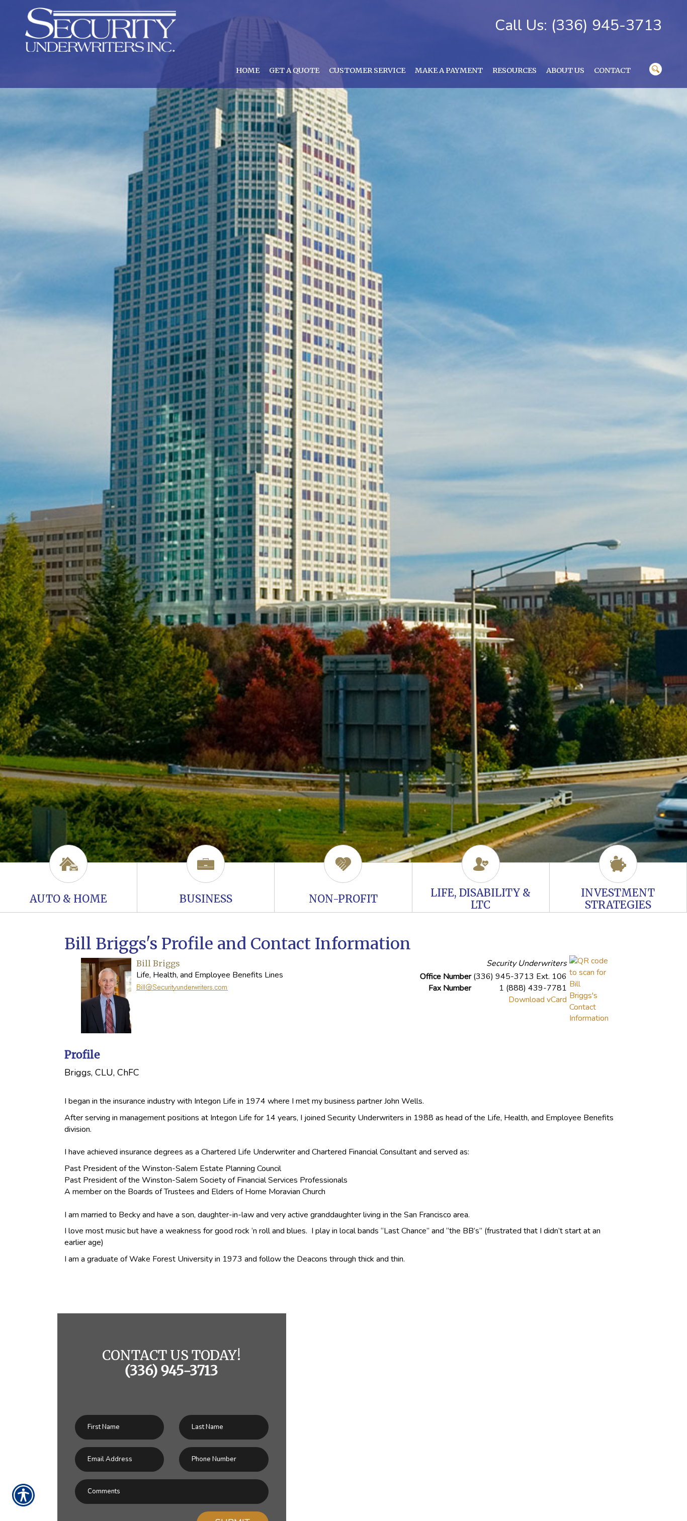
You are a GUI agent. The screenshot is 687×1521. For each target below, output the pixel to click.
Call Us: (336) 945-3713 (578, 25)
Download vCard (537, 999)
